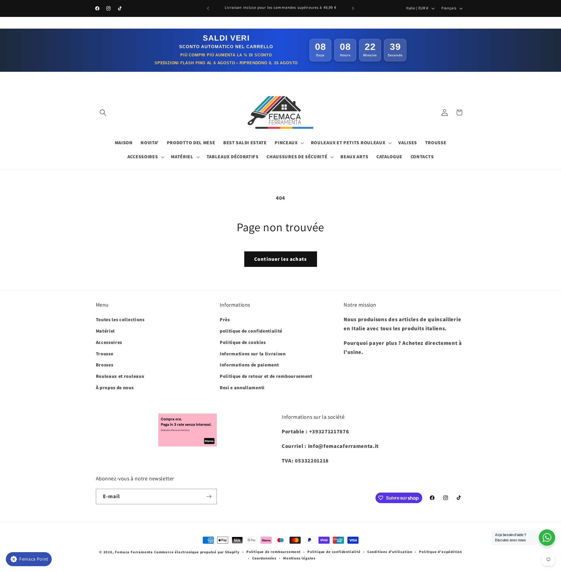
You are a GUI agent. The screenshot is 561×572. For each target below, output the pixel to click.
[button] (103, 112)
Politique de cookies (243, 342)
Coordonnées (264, 558)
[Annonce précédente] (208, 8)
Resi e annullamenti (242, 388)
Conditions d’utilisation (389, 551)
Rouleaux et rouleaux (120, 376)
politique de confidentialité (251, 331)
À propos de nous (115, 388)
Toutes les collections (120, 320)
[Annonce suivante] (353, 8)
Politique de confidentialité (334, 551)
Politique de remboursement (273, 551)
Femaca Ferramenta (134, 552)
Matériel (105, 331)
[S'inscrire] (209, 497)
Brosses (104, 365)
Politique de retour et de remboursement (266, 376)
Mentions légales (299, 558)
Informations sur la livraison (253, 354)
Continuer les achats (280, 258)
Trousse (104, 354)
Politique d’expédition (440, 551)
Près (225, 320)
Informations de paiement (249, 365)
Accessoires (109, 342)
